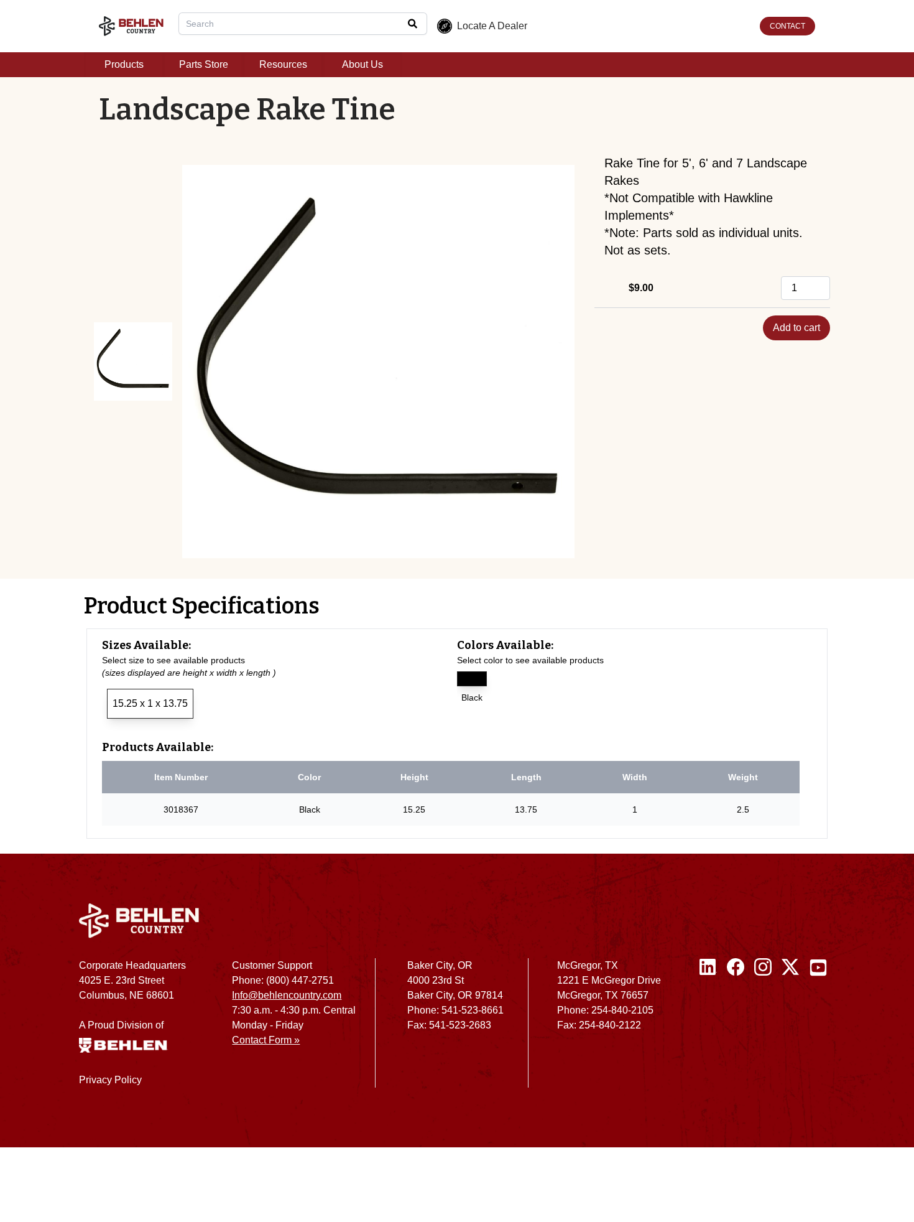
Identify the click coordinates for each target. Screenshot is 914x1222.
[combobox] (302, 23)
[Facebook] (735, 1028)
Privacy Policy (110, 1080)
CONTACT (787, 26)
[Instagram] (763, 1028)
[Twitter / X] (790, 1028)
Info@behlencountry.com (286, 995)
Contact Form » (266, 1040)
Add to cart (796, 327)
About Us (362, 64)
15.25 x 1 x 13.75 (150, 703)
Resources (283, 64)
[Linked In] (708, 1028)
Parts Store (203, 64)
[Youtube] (818, 1028)
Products (124, 64)
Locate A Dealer (492, 26)
